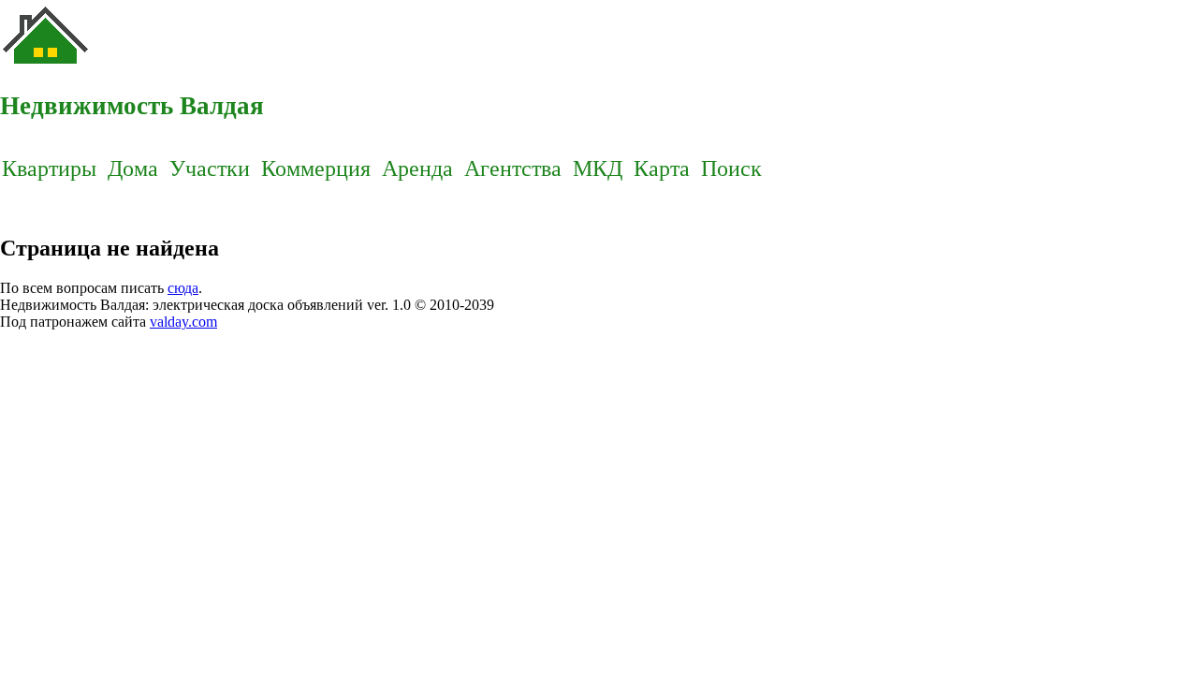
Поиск (731, 168)
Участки (209, 168)
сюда (183, 288)
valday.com (183, 322)
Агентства (513, 168)
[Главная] (47, 66)
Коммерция (316, 168)
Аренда (417, 168)
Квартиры (49, 168)
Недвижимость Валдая (132, 106)
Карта (662, 168)
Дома (133, 168)
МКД (597, 168)
